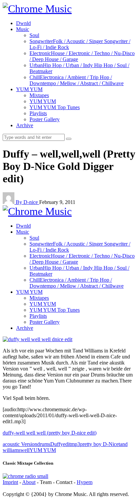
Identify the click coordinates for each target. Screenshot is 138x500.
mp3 (75, 444)
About (29, 482)
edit (67, 444)
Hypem (84, 482)
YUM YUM (42, 450)
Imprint (10, 482)
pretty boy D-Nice (99, 444)
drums (43, 444)
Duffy (56, 444)
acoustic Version (20, 444)
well (24, 450)
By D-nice (27, 202)
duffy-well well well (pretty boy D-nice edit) (49, 433)
